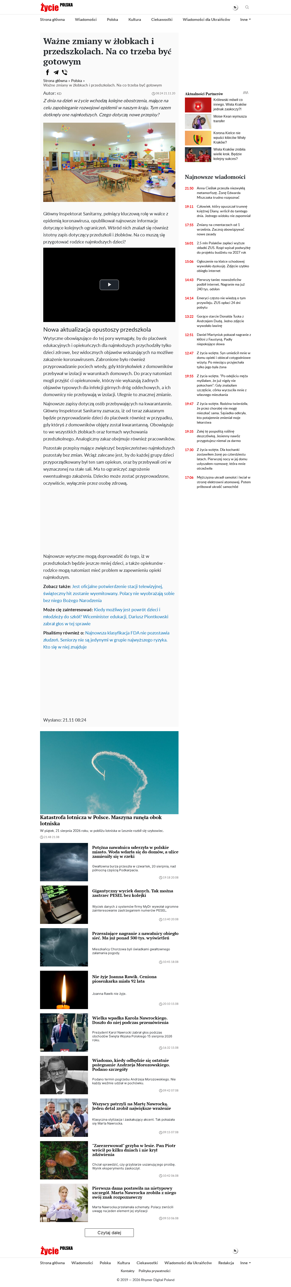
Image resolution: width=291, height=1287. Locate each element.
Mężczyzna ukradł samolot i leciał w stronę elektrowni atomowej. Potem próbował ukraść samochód (224, 482)
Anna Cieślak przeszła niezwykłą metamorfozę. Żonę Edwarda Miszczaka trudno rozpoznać (221, 193)
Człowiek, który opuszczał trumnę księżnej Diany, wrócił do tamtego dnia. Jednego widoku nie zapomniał (224, 211)
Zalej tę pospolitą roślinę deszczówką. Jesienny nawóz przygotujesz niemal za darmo (219, 436)
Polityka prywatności (154, 1271)
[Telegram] (56, 72)
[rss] (235, 7)
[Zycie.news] (56, 7)
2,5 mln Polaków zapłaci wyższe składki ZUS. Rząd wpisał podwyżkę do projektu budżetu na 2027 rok (224, 248)
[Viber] (64, 72)
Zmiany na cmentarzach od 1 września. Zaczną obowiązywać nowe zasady (220, 229)
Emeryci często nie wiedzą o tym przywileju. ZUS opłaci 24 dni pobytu (221, 302)
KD (59, 93)
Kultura (134, 20)
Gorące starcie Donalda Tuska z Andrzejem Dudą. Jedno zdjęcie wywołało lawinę (220, 321)
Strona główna (52, 20)
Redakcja (226, 1263)
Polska (112, 20)
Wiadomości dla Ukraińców (206, 20)
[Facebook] (47, 72)
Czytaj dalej (109, 1232)
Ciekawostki (162, 20)
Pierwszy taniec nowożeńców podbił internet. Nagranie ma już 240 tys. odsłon (221, 284)
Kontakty (127, 1271)
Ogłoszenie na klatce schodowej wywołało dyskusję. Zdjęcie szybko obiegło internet (223, 266)
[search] (247, 7)
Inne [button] (244, 20)
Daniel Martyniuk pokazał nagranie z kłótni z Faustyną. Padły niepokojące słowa (224, 339)
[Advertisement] (109, 519)
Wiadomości (86, 20)
